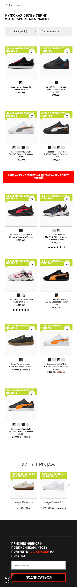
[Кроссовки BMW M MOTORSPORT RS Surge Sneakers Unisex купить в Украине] (56, 210)
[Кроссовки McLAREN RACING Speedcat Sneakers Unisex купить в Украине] (56, 275)
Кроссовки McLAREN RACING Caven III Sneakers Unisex (21, 154)
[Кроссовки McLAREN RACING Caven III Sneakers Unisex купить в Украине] (21, 127)
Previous (8, 484)
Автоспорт (15, 5)
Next (68, 484)
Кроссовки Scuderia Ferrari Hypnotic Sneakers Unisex (20, 235)
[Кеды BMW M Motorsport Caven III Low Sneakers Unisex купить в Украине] (56, 62)
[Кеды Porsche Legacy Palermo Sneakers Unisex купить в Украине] (21, 340)
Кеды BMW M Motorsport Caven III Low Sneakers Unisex (56, 89)
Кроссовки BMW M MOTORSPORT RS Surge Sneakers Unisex (56, 236)
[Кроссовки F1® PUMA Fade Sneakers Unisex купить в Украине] (21, 275)
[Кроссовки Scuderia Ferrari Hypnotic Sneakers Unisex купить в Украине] (21, 210)
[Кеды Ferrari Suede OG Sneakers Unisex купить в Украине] (21, 62)
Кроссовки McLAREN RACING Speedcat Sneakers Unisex (56, 301)
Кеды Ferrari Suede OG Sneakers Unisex (20, 88)
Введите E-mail (22, 565)
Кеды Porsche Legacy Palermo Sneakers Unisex (20, 365)
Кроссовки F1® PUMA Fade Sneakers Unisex (20, 300)
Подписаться (38, 577)
